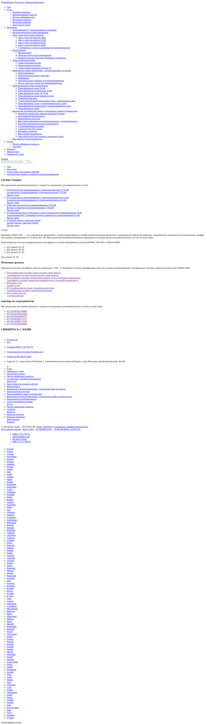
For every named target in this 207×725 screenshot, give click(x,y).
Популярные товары (11, 429)
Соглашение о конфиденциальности (71, 427)
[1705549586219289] (106, 314)
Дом (9, 167)
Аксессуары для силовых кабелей (23, 172)
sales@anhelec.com (25, 352)
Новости (11, 412)
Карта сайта (28, 429)
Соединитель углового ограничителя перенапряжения (33, 174)
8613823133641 (19, 356)
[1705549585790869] (106, 311)
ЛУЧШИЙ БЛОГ (44, 429)
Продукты (12, 169)
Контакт (11, 422)
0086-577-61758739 (21, 441)
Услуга (10, 404)
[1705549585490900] (106, 324)
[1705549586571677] (106, 319)
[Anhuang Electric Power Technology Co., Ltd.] (22, 2)
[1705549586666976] (106, 316)
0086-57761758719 (20, 347)
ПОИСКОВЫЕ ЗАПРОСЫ (67, 429)
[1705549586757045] (106, 321)
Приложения (13, 419)
